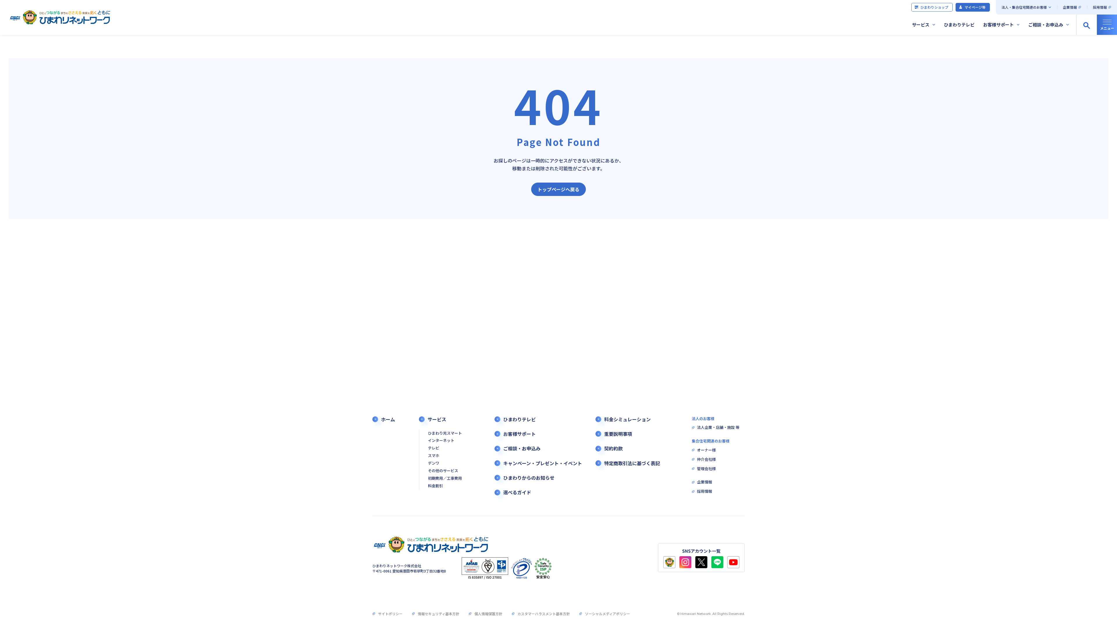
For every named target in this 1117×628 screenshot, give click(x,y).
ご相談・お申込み (1045, 25)
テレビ (433, 448)
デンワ (433, 463)
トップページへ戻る (558, 189)
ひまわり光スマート (445, 433)
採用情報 (1100, 7)
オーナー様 (706, 450)
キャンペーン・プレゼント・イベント (542, 463)
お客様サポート (998, 25)
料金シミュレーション (627, 419)
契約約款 (613, 448)
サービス (920, 25)
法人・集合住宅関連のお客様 (1024, 7)
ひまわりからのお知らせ (528, 478)
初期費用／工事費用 (445, 478)
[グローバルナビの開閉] (1107, 25)
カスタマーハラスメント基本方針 (543, 613)
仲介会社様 (706, 459)
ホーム (388, 419)
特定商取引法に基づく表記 (632, 463)
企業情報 (1070, 7)
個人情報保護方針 (488, 613)
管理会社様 (706, 468)
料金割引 (435, 486)
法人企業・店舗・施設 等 (718, 427)
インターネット (441, 440)
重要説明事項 (618, 434)
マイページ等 (975, 7)
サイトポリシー (390, 613)
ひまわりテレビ (959, 25)
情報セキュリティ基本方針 (438, 613)
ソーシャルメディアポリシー (607, 613)
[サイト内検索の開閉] (1086, 25)
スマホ (433, 455)
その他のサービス (443, 470)
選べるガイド (517, 492)
